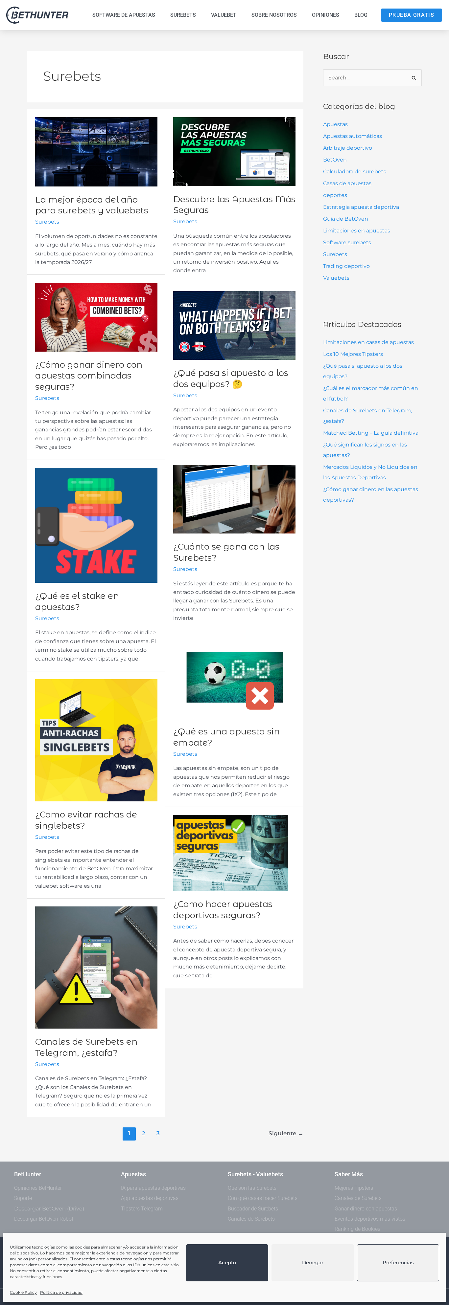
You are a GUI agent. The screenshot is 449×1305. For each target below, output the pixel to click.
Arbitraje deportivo (347, 148)
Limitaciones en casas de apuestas (368, 342)
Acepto (227, 1262)
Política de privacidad (61, 1292)
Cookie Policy (23, 1292)
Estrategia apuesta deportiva (361, 207)
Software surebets (347, 242)
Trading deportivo (346, 266)
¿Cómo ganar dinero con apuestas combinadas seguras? (88, 375)
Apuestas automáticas (352, 136)
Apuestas (335, 124)
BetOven (335, 160)
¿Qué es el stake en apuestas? (77, 601)
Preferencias (398, 1262)
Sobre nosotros (274, 15)
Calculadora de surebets (354, 171)
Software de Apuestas (123, 15)
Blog (360, 15)
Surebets (183, 15)
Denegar (312, 1262)
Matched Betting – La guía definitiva (370, 433)
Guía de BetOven (345, 219)
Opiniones (325, 15)
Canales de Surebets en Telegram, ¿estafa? (86, 1047)
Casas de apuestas (347, 183)
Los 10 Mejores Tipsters (353, 354)
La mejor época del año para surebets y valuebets (91, 205)
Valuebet (223, 15)
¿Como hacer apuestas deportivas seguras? (222, 910)
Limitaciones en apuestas (356, 231)
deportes (335, 195)
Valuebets (336, 278)
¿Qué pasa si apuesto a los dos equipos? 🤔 (230, 378)
